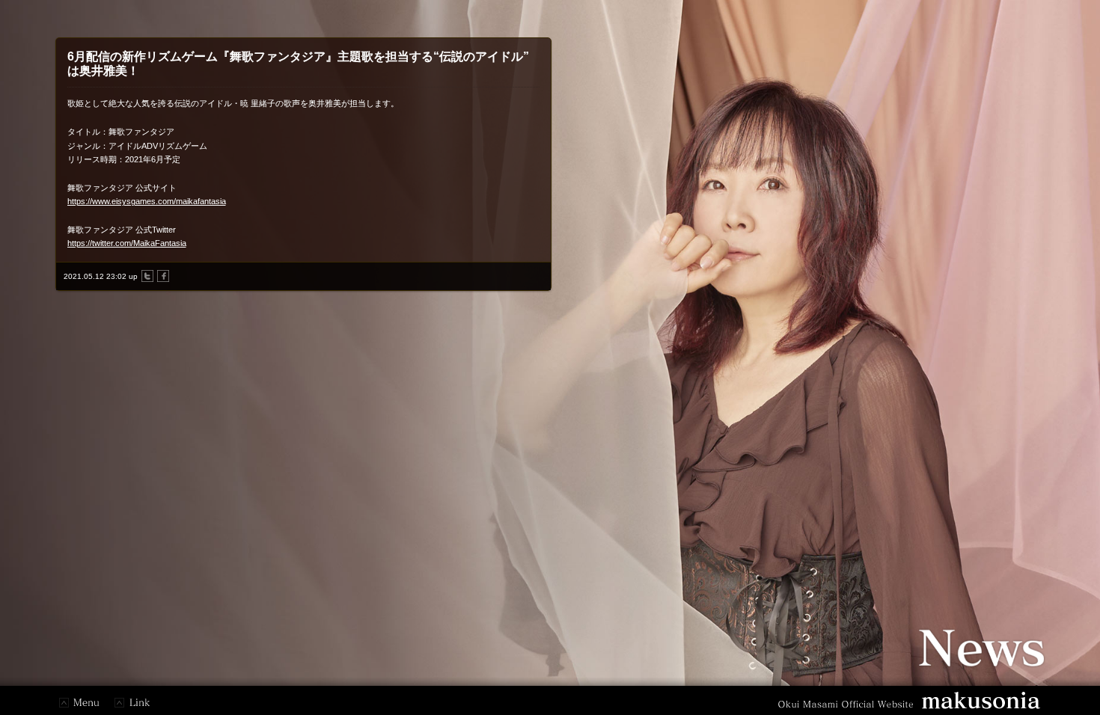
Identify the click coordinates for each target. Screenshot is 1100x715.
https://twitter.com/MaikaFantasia (126, 243)
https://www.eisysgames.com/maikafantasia (146, 201)
